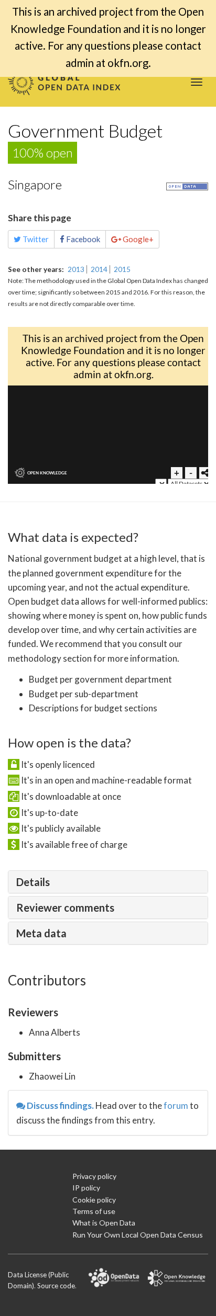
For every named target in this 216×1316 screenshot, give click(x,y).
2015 (122, 269)
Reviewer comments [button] (65, 907)
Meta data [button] (41, 933)
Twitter (35, 239)
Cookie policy (94, 1199)
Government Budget (85, 130)
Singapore (35, 184)
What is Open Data (103, 1222)
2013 (76, 269)
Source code (56, 1285)
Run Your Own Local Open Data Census (137, 1234)
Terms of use (93, 1211)
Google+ (137, 239)
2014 (99, 269)
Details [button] (33, 882)
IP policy (86, 1187)
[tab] (108, 882)
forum (176, 1105)
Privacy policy (94, 1176)
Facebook (82, 239)
